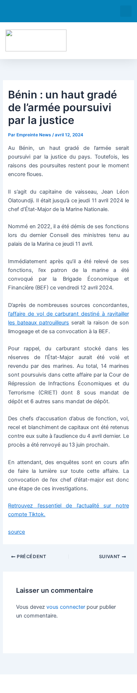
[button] (126, 11)
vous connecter (65, 607)
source (16, 532)
